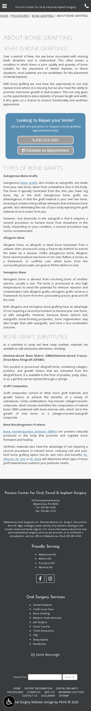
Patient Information (38, 688)
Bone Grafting (43, 16)
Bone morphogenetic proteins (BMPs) (30, 431)
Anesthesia (39, 643)
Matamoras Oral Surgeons (19, 522)
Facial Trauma (41, 626)
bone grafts (29, 183)
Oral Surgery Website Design (33, 702)
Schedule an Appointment (47, 150)
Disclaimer (48, 695)
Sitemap (64, 695)
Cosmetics (33, 692)
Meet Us (49, 692)
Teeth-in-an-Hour (43, 609)
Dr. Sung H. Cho (69, 522)
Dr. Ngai (36, 459)
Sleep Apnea (40, 639)
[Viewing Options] (9, 702)
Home (4, 16)
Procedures (20, 16)
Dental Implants (42, 604)
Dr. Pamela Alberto (47, 522)
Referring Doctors (71, 692)
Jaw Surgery (40, 622)
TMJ (35, 635)
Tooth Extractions (43, 630)
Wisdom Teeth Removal (47, 617)
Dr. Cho (20, 459)
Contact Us (29, 695)
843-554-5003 (47, 140)
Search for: (20, 677)
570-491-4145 (48, 507)
